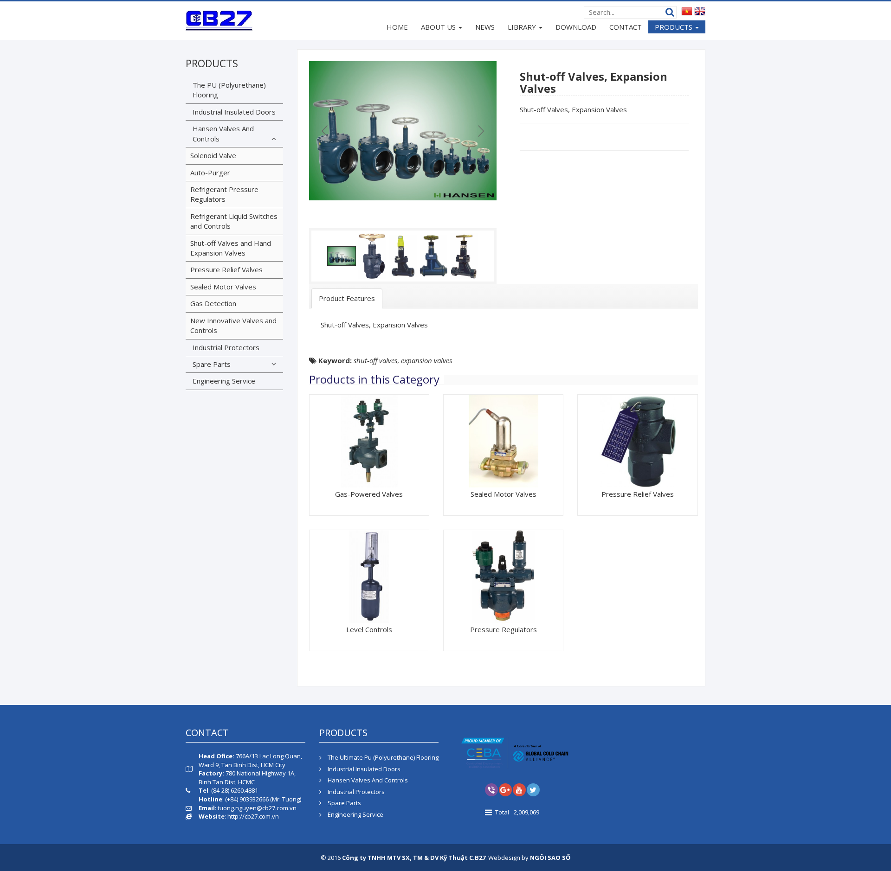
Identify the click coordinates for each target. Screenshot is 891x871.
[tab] (346, 298)
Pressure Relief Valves (637, 494)
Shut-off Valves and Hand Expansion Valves (230, 247)
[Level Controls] (369, 575)
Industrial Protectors (226, 347)
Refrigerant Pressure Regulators (224, 194)
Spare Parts (212, 364)
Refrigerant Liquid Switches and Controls (234, 221)
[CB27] (219, 20)
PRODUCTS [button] (674, 27)
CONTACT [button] (625, 27)
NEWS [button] (485, 27)
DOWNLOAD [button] (575, 27)
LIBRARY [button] (523, 27)
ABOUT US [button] (439, 27)
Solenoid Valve (213, 155)
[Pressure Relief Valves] (638, 440)
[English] (699, 10)
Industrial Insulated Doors (234, 111)
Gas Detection (213, 303)
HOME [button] (397, 27)
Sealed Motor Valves (503, 494)
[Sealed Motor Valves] (503, 440)
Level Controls (369, 629)
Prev (325, 130)
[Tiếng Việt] (686, 10)
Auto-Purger (210, 172)
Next (479, 130)
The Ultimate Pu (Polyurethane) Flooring (382, 757)
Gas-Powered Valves (369, 494)
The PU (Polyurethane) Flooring (229, 89)
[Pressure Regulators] (503, 575)
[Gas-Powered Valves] (369, 440)
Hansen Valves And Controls (223, 133)
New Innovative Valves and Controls (233, 325)
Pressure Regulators (503, 629)
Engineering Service (224, 380)
